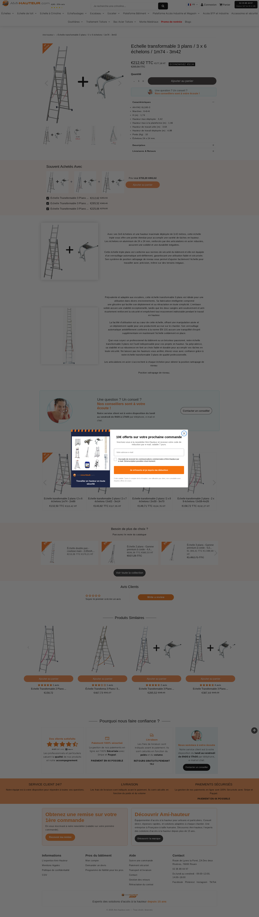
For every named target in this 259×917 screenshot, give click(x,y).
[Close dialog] (184, 433)
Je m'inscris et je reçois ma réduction (149, 470)
